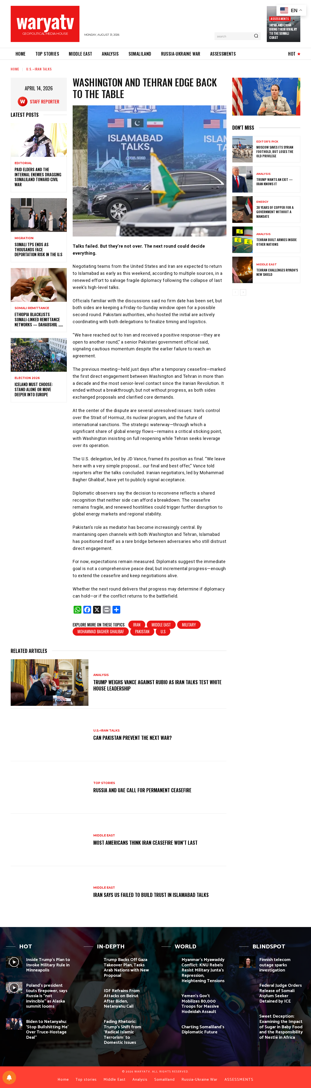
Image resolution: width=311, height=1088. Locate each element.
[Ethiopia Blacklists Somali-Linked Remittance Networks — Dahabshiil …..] (39, 285)
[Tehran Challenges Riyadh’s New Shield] (242, 270)
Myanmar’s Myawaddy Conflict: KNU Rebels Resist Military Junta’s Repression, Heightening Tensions (203, 970)
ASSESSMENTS (280, 19)
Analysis (101, 675)
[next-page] (243, 292)
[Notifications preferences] (9, 1077)
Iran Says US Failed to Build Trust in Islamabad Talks (151, 894)
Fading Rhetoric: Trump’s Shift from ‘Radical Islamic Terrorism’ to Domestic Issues (122, 1032)
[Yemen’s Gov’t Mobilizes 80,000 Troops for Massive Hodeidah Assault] (169, 998)
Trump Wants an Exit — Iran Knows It (274, 181)
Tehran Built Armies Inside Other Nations (276, 241)
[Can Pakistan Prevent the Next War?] (49, 735)
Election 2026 (27, 378)
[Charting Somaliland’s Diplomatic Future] (169, 1029)
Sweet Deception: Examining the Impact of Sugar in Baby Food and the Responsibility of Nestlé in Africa (281, 1027)
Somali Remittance (32, 308)
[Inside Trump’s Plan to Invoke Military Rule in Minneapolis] (14, 962)
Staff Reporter (44, 101)
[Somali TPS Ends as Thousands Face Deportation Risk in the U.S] (39, 215)
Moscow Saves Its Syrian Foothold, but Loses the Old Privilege (274, 151)
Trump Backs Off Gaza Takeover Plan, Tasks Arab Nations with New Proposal (126, 967)
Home (15, 68)
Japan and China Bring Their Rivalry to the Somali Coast (283, 31)
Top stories (104, 783)
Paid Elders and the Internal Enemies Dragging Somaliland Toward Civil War (38, 177)
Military (189, 625)
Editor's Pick (267, 141)
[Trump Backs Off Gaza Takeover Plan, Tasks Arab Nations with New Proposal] (92, 962)
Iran (136, 625)
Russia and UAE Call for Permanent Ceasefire (142, 790)
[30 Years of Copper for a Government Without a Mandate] (242, 209)
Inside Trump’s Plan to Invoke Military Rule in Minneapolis (48, 965)
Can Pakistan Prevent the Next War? (132, 737)
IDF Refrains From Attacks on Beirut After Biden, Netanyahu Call (122, 998)
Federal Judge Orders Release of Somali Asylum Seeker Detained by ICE (280, 993)
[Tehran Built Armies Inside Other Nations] (242, 240)
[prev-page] (235, 292)
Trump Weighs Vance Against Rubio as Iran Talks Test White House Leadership (157, 685)
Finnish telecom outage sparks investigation (275, 965)
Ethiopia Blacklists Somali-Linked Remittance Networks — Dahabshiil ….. (39, 320)
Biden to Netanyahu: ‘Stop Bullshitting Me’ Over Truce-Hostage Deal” (47, 1029)
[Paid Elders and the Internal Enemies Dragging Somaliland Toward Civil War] (39, 140)
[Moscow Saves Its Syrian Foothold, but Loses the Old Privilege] (242, 149)
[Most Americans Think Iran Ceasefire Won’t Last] (49, 840)
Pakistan (142, 631)
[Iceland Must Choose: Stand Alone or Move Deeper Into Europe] (39, 355)
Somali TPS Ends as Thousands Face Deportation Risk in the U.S (38, 250)
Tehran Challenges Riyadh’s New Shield (277, 272)
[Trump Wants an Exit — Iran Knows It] (242, 179)
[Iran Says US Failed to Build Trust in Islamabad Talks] (49, 892)
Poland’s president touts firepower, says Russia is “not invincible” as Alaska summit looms (46, 996)
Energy (262, 202)
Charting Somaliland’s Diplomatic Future (202, 1029)
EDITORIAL (23, 163)
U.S (163, 631)
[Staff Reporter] (24, 101)
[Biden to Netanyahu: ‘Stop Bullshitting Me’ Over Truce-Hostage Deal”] (14, 1024)
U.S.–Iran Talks (39, 68)
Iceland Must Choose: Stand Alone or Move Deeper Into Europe (33, 389)
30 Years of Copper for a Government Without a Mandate (275, 212)
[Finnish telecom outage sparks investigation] (247, 962)
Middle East (161, 625)
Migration (24, 238)
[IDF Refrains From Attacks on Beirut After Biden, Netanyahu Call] (92, 993)
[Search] (256, 36)
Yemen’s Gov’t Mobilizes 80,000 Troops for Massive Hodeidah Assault (200, 1003)
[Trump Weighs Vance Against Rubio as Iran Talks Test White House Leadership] (49, 682)
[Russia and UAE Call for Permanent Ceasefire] (49, 787)
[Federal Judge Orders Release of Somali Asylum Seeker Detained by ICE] (247, 988)
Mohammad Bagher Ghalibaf (101, 631)
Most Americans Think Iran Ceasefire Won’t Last (145, 842)
